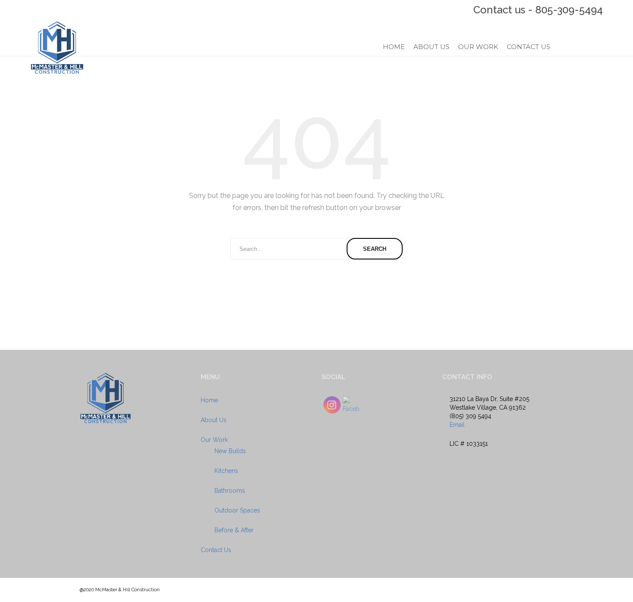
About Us (431, 47)
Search (374, 249)
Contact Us (528, 47)
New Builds (230, 451)
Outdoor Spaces (237, 510)
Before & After (234, 530)
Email (457, 424)
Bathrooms (229, 490)
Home (394, 47)
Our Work (478, 47)
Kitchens (226, 470)
